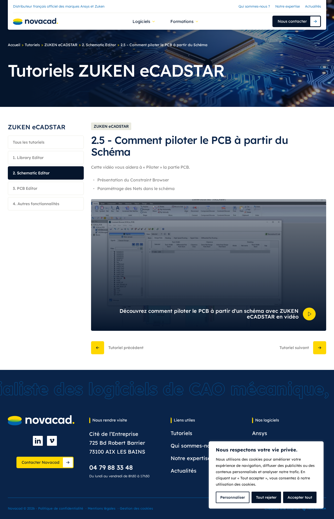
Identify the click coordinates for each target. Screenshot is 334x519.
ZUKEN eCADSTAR (60, 44)
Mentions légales (101, 508)
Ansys (259, 433)
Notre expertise (287, 6)
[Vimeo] (52, 441)
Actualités (313, 6)
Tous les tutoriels (28, 142)
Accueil (14, 44)
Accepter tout (300, 497)
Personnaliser (232, 497)
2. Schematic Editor (99, 44)
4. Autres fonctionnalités (36, 203)
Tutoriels (32, 44)
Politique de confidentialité (60, 508)
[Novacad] (35, 21)
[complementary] (266, 475)
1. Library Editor (28, 157)
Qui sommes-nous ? (254, 6)
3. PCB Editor (25, 188)
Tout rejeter (266, 497)
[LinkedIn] (38, 441)
